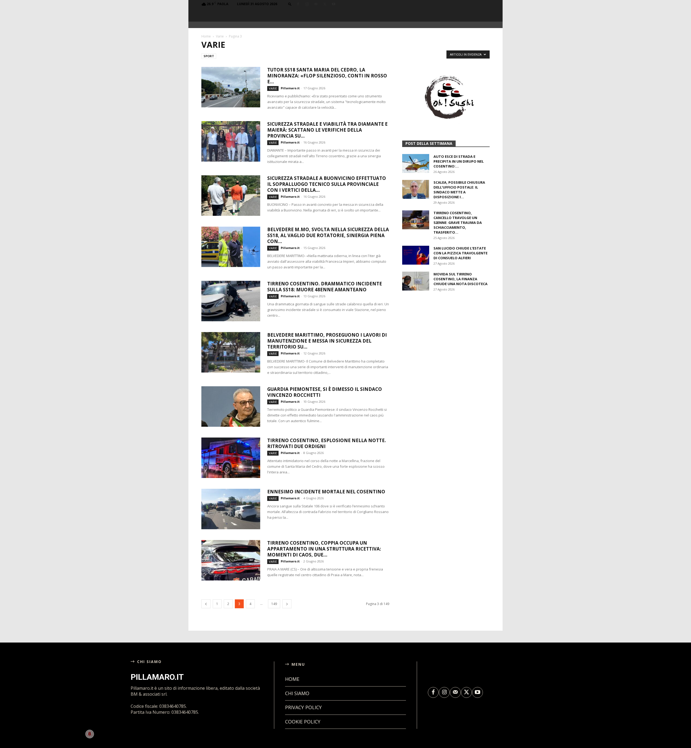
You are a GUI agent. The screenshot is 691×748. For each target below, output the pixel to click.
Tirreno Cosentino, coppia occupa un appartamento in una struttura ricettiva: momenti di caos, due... (324, 549)
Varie (220, 36)
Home (206, 36)
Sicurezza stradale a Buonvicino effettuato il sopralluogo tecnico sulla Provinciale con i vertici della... (326, 184)
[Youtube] (334, 4)
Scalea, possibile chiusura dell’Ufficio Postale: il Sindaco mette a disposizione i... (459, 189)
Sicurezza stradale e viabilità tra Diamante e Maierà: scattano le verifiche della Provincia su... (327, 130)
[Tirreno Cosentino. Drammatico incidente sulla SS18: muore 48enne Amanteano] (230, 301)
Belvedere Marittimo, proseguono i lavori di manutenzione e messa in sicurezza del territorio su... (327, 341)
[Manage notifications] (89, 734)
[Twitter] (325, 4)
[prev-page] (206, 603)
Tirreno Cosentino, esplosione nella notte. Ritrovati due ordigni (326, 443)
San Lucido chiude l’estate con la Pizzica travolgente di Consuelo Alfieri (460, 253)
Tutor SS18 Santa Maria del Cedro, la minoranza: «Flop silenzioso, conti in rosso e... (327, 76)
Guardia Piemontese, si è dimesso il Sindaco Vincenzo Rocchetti (324, 392)
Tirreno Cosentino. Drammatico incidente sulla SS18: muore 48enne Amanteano (324, 287)
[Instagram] (307, 4)
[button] (290, 4)
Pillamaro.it (290, 88)
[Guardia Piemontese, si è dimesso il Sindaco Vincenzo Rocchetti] (230, 406)
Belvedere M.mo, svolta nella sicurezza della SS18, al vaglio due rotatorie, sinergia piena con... (328, 235)
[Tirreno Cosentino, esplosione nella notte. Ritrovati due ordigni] (230, 458)
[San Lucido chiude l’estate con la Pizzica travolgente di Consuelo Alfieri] (415, 255)
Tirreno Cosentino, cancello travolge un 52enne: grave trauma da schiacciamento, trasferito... (457, 222)
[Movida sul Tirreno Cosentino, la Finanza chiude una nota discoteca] (415, 281)
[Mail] (316, 4)
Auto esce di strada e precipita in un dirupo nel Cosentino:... (458, 161)
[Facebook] (298, 4)
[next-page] (287, 603)
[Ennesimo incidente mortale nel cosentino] (230, 509)
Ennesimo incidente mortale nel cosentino (326, 492)
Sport (209, 56)
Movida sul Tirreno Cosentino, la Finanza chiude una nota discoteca (460, 279)
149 (274, 604)
